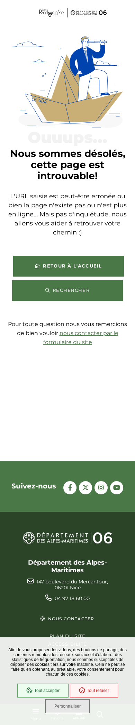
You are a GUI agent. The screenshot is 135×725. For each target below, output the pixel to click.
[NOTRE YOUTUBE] (117, 488)
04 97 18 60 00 (72, 598)
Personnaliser (67, 706)
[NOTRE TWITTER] (85, 488)
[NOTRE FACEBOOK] (70, 488)
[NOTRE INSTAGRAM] (101, 488)
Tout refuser (98, 690)
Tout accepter (47, 690)
